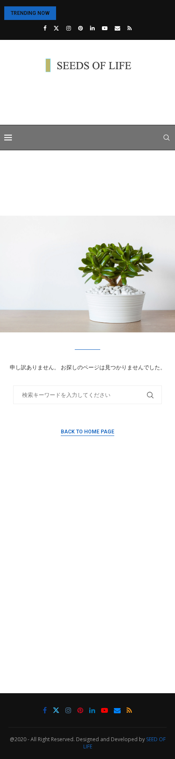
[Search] (166, 137)
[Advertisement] (89, 99)
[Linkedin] (92, 28)
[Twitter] (56, 28)
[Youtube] (104, 28)
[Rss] (129, 28)
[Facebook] (44, 28)
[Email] (117, 28)
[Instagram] (68, 28)
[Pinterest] (80, 28)
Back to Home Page (87, 432)
